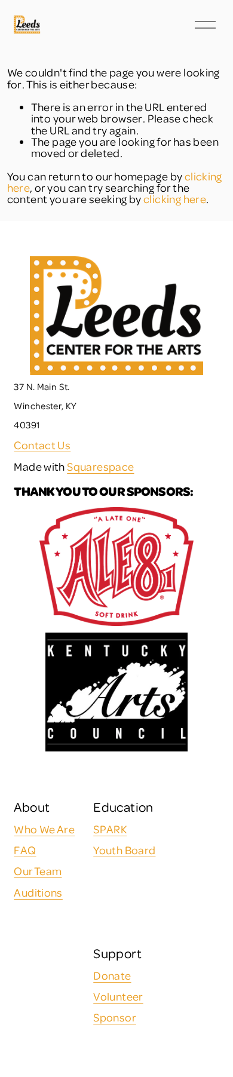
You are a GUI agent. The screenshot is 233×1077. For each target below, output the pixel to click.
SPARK (110, 828)
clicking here (174, 198)
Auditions (38, 892)
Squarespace (100, 466)
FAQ (25, 849)
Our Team (38, 870)
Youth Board (124, 849)
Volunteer (118, 996)
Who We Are (44, 828)
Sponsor (114, 1017)
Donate (112, 975)
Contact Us (42, 444)
